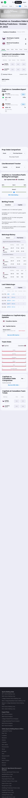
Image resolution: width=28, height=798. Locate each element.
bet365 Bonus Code (7, 776)
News (8, 49)
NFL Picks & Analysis (7, 714)
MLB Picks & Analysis (7, 723)
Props (21, 49)
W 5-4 (13, 307)
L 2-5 (13, 294)
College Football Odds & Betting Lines (11, 698)
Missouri (4, 762)
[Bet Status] (3, 97)
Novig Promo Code (6, 785)
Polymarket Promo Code (8, 778)
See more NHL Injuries (13, 335)
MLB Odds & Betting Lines (8, 706)
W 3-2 (13, 297)
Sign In (24, 2)
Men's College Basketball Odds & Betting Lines (13, 700)
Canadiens (21, 179)
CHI (8, 297)
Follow (23, 94)
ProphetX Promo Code (7, 790)
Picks (16, 49)
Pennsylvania (5, 746)
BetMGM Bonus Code (7, 774)
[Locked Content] (14, 192)
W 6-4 (13, 303)
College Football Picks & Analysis (10, 718)
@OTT (9, 303)
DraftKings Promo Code (8, 792)
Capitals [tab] (20, 204)
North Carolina (5, 760)
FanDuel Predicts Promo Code (9, 781)
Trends (25, 49)
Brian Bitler (7, 93)
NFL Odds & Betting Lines (8, 694)
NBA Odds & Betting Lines (8, 696)
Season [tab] (8, 237)
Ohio (3, 753)
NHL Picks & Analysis (7, 725)
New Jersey (5, 744)
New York (4, 733)
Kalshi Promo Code (6, 783)
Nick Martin (7, 103)
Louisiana (4, 735)
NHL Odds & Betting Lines (8, 708)
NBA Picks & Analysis (7, 716)
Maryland (4, 737)
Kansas (4, 758)
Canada (4, 765)
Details (3, 49)
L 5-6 (13, 300)
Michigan (4, 751)
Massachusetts (5, 756)
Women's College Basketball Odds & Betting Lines (13, 703)
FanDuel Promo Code (7, 794)
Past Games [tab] (20, 237)
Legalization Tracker (7, 731)
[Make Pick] (6, 99)
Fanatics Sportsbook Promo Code (10, 772)
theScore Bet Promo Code (8, 797)
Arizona (4, 740)
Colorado (4, 742)
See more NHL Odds (13, 385)
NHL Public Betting (13, 195)
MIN (8, 294)
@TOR (9, 300)
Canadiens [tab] (8, 204)
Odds (12, 49)
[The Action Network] (5, 2)
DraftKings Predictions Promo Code (11, 788)
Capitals (9, 179)
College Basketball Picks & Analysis (11, 721)
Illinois (3, 749)
